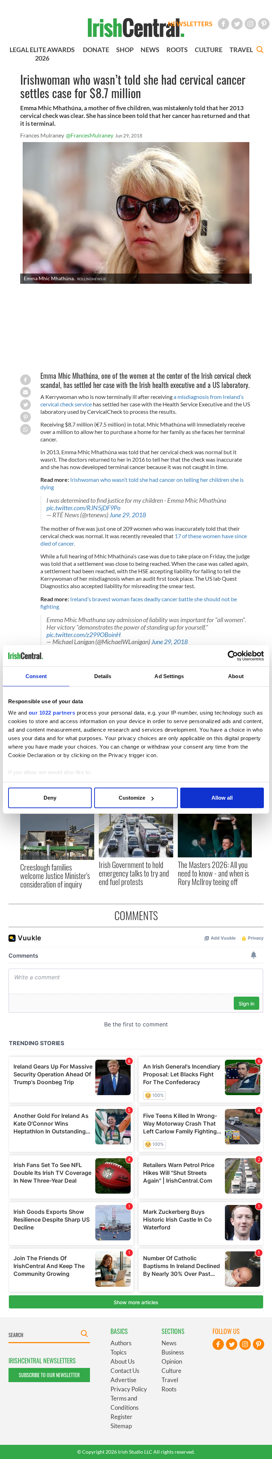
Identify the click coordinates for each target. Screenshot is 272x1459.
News (169, 1343)
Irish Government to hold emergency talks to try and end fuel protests (134, 873)
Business (173, 1352)
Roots (169, 1389)
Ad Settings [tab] (169, 676)
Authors (120, 1343)
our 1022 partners (52, 713)
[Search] (260, 50)
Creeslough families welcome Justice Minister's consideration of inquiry (55, 876)
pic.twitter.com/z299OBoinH (83, 634)
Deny (50, 798)
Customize (132, 798)
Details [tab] (103, 676)
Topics (118, 1352)
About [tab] (236, 676)
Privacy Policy (128, 1389)
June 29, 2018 (127, 515)
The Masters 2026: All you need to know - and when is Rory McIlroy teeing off (213, 873)
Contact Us (124, 1370)
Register (121, 1416)
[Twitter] (237, 23)
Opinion (172, 1361)
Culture (171, 1370)
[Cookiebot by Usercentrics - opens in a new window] (233, 655)
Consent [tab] (36, 676)
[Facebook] (223, 23)
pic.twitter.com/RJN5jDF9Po (83, 508)
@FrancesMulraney (89, 135)
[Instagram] (250, 23)
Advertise (123, 1380)
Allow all (222, 798)
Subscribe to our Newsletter (49, 1375)
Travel (170, 1380)
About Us (122, 1361)
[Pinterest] (264, 23)
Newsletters (190, 24)
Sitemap (121, 1426)
